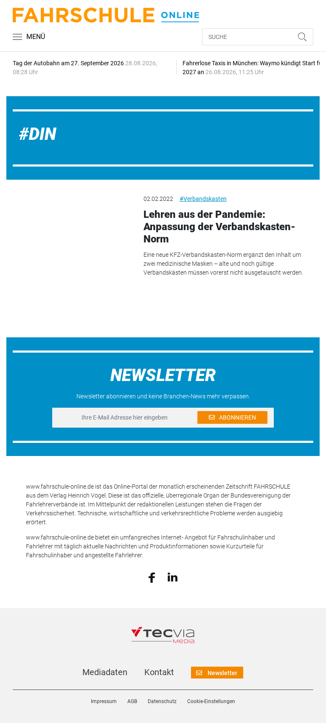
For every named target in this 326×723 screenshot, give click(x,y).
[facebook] (152, 576)
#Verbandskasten (203, 198)
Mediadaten (104, 672)
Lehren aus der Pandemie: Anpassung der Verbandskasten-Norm (219, 227)
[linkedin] (172, 576)
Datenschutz (162, 701)
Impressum (104, 701)
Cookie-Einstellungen (211, 701)
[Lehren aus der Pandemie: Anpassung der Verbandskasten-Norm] (71, 225)
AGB (132, 701)
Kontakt (159, 672)
